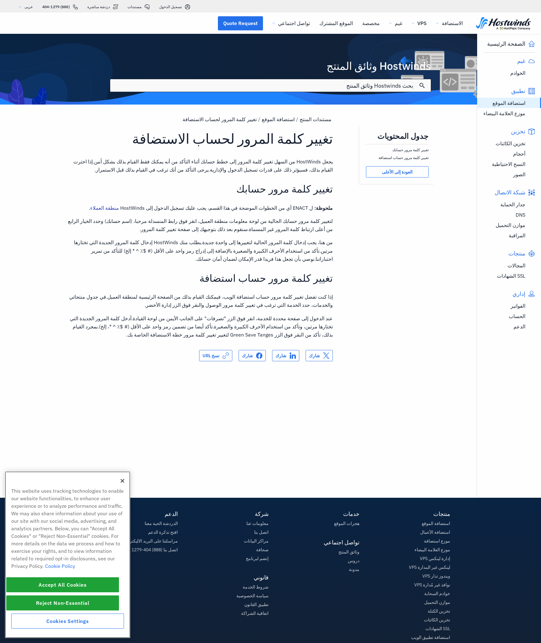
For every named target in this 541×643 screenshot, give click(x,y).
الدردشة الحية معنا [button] (161, 523)
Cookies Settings (67, 621)
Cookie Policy (60, 566)
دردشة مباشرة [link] (98, 6)
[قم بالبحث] (422, 85)
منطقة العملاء (104, 208)
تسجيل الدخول (170, 6)
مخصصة (371, 23)
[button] (240, 23)
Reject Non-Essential (63, 603)
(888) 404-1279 (56, 6)
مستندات (134, 6)
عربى (28, 6)
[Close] (122, 481)
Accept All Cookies (62, 585)
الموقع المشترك (336, 23)
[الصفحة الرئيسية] (503, 24)
